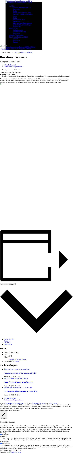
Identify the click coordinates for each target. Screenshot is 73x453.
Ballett (15, 11)
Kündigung (16, 33)
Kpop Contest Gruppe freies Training (18, 382)
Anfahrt (15, 38)
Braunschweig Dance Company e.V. (16, 403)
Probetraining (17, 26)
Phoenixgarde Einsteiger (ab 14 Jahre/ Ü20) (21, 391)
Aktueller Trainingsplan (16, 35)
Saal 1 (17, 361)
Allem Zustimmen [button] (14, 410)
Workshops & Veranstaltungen (22, 25)
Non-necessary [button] (4, 441)
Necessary (5, 434)
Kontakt (15, 42)
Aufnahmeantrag (18, 30)
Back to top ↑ (54, 403)
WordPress (41, 403)
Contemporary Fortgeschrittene (14, 66)
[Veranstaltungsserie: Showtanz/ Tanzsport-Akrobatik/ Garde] (21, 395)
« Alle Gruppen (4, 49)
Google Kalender (9, 339)
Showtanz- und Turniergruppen (22, 23)
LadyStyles (16, 9)
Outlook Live (8, 344)
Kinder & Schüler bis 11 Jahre (22, 12)
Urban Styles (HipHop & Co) (22, 7)
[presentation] (17, 369)
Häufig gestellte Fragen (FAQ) (18, 37)
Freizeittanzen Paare (19, 19)
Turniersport (16, 21)
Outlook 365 (7, 343)
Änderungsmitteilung (19, 31)
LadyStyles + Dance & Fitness (17, 359)
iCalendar (7, 341)
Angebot (12, 6)
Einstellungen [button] (4, 410)
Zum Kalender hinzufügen (8, 284)
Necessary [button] (3, 433)
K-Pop (15, 18)
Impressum (16, 40)
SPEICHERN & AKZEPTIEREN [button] (10, 450)
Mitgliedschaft (13, 28)
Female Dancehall (10, 65)
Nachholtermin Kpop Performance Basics (20, 373)
